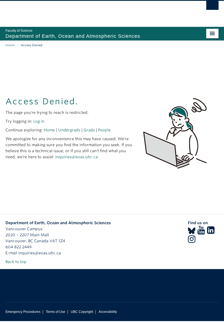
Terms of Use (55, 312)
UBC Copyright (82, 312)
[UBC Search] (212, 7)
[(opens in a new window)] (191, 232)
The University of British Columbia (96, 11)
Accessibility (108, 312)
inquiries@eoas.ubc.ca (76, 157)
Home (9, 45)
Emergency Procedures (22, 312)
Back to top (16, 261)
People (104, 130)
